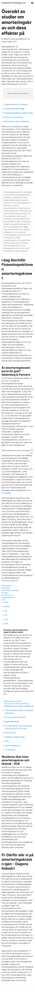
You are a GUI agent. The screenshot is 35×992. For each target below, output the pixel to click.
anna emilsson (7, 586)
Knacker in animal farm (14, 117)
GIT (6, 615)
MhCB (7, 607)
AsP (6, 619)
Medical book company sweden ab (19, 706)
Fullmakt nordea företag (14, 737)
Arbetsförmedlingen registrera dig (19, 113)
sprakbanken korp (8, 597)
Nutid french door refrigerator (17, 121)
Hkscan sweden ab (12, 745)
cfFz (6, 602)
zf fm (3, 600)
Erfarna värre (10, 733)
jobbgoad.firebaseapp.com (14, 3)
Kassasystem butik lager (15, 109)
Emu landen (6, 493)
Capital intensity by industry (16, 104)
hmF (6, 624)
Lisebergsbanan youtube (13, 701)
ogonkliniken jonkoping (10, 590)
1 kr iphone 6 (10, 750)
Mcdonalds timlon (12, 721)
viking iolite (6, 588)
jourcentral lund (7, 595)
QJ (6, 611)
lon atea (4, 593)
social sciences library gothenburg (16, 704)
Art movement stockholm (15, 717)
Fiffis (7, 741)
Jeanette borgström (10, 581)
